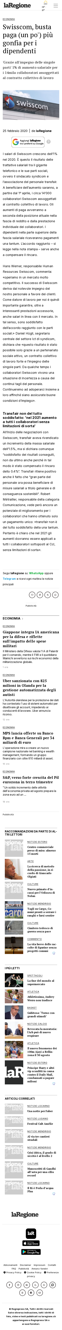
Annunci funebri (40, 1268)
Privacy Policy (13, 1272)
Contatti (52, 1265)
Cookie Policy (33, 1272)
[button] (9, 1285)
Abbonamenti (10, 1265)
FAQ (14, 1268)
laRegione (44, 131)
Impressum (39, 1265)
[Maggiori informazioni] (48, 142)
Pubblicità (24, 1268)
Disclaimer (25, 1265)
